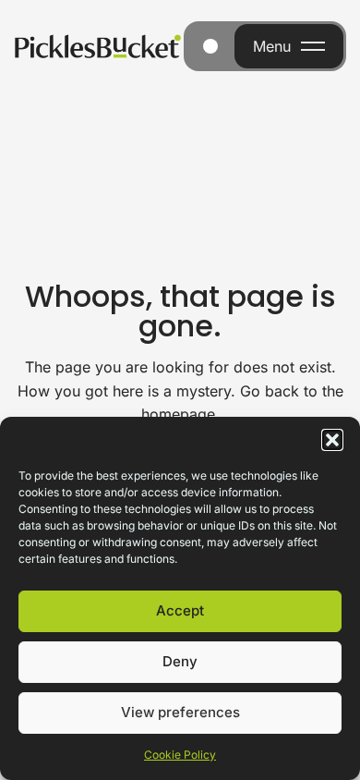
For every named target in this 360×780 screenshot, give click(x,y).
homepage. (180, 414)
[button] (332, 440)
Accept (180, 610)
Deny (180, 661)
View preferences (180, 712)
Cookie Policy (180, 755)
